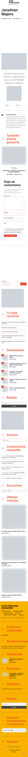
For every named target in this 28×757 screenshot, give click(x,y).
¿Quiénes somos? (18, 611)
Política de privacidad (10, 615)
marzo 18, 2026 (13, 382)
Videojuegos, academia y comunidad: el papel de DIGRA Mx (14, 171)
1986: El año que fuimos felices (9, 327)
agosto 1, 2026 (17, 174)
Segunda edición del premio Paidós (11, 595)
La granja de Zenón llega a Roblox (9, 331)
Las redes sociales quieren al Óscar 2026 (13, 531)
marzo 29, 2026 (13, 374)
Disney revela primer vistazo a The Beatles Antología (13, 563)
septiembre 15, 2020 (6, 18)
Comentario (7, 196)
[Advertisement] (14, 37)
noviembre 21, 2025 (6, 565)
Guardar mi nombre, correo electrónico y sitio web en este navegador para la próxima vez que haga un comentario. (14, 230)
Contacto (18, 613)
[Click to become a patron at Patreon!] (14, 93)
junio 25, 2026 (12, 359)
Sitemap (21, 615)
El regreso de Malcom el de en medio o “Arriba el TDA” (17, 364)
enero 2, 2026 (12, 389)
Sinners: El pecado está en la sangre (17, 380)
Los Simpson (5, 635)
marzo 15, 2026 (5, 533)
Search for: (4, 281)
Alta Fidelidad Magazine (9, 607)
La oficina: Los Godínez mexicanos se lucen (16, 372)
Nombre (6, 212)
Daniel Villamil (10, 174)
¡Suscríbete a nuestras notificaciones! (12, 689)
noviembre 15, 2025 (6, 597)
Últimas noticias (6, 611)
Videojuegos (14, 168)
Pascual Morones (17, 18)
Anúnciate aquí (8, 613)
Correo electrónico (9, 218)
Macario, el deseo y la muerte (14, 478)
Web (5, 223)
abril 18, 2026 (12, 366)
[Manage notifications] (24, 754)
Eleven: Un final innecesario (17, 388)
